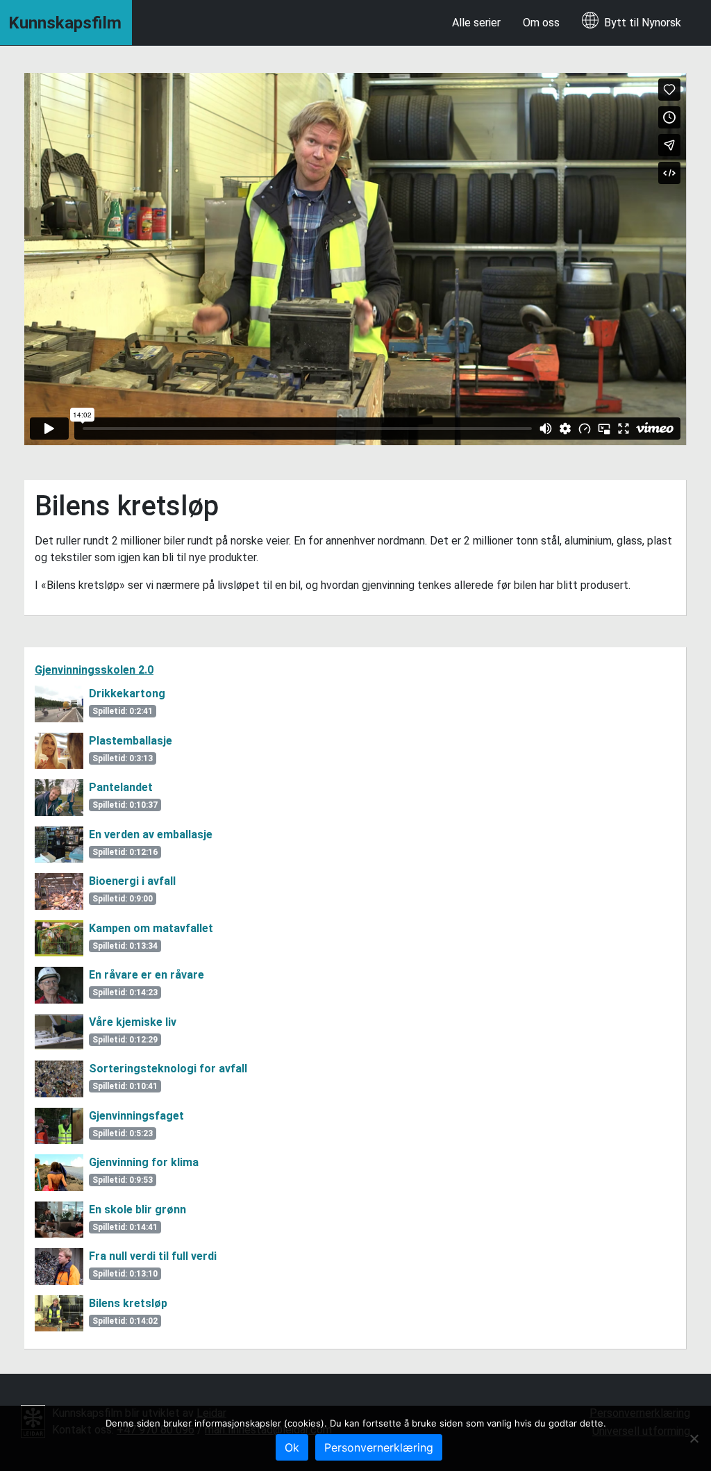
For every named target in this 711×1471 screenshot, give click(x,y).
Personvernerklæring (378, 1447)
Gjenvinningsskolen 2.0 (94, 669)
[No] (694, 1438)
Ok (292, 1447)
